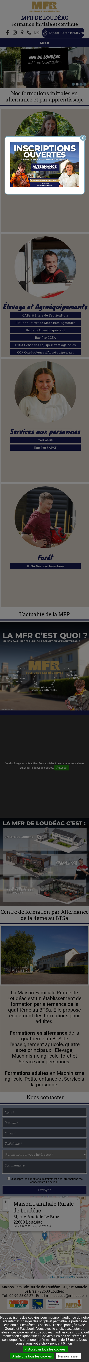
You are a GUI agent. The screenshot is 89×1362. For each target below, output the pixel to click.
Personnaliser (68, 1356)
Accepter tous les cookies (47, 1349)
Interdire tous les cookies (33, 1356)
